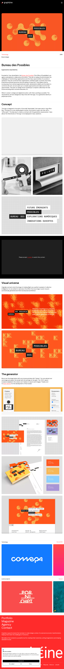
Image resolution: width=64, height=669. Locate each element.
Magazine (8, 621)
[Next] (47, 136)
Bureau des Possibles (28, 75)
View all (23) (59, 542)
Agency (6, 624)
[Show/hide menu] (61, 2)
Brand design (5, 57)
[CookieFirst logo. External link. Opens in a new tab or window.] (3, 650)
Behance (51, 664)
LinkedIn (57, 664)
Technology (5, 54)
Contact (7, 627)
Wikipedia (45, 664)
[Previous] (17, 136)
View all (60, 579)
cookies (29, 257)
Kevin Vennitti (7, 383)
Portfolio (7, 618)
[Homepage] (7, 3)
